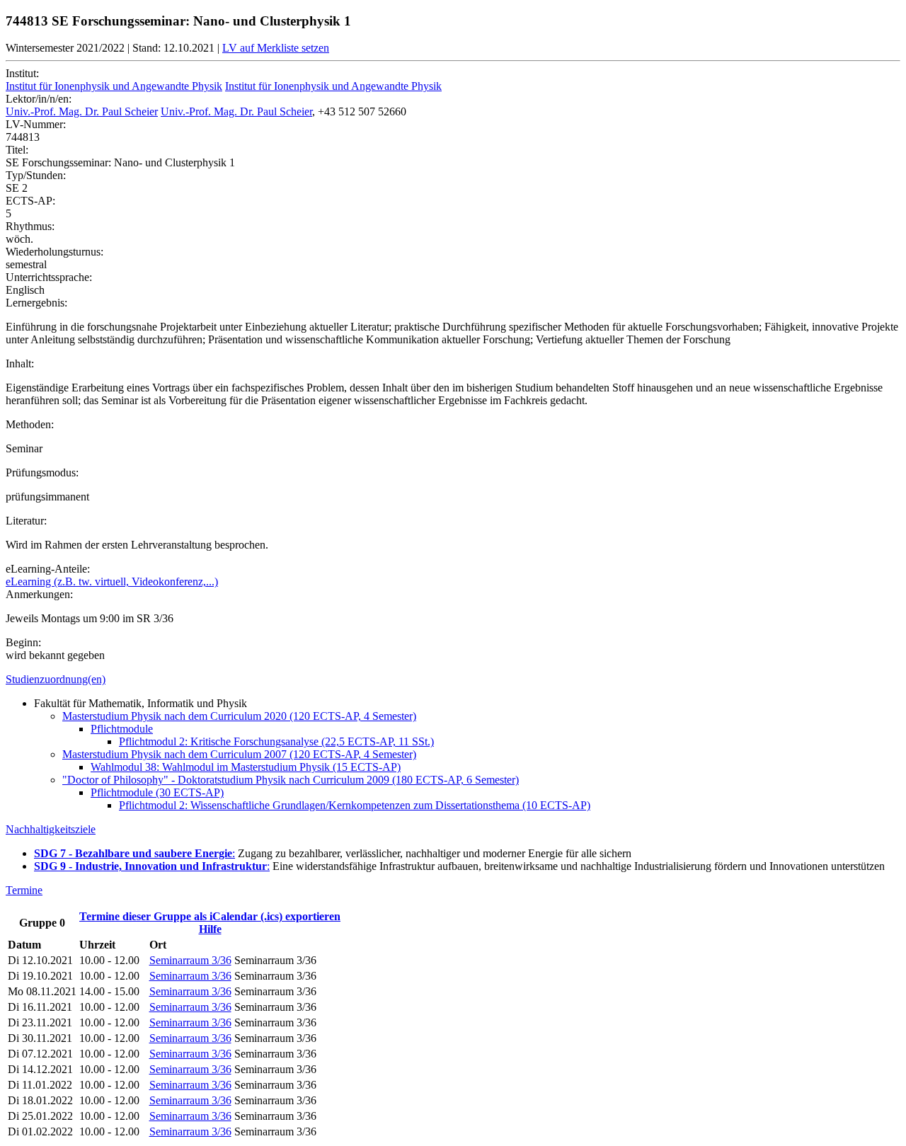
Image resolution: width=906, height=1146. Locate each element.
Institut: (22, 73)
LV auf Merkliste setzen (275, 48)
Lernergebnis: (36, 303)
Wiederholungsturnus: (54, 252)
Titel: (17, 150)
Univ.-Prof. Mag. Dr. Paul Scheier (82, 111)
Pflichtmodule (122, 729)
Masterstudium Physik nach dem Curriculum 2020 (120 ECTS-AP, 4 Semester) (239, 716)
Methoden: (30, 424)
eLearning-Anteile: (48, 569)
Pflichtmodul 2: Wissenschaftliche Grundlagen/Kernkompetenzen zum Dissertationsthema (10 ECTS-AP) (354, 805)
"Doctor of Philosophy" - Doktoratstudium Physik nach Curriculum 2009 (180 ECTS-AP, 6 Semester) (290, 780)
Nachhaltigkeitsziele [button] (51, 829)
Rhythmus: (30, 226)
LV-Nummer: (36, 124)
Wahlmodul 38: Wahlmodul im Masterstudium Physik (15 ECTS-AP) (246, 767)
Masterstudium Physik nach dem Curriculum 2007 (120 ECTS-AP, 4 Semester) (239, 754)
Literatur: (26, 521)
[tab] (453, 679)
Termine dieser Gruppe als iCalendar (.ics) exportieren (209, 916)
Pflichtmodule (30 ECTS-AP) (157, 792)
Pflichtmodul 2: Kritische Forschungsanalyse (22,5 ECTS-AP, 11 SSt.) (276, 741)
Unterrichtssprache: (49, 277)
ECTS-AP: (30, 201)
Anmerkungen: (39, 594)
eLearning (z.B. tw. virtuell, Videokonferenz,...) (112, 581)
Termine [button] (24, 890)
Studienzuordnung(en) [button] (55, 679)
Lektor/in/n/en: (38, 99)
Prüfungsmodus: (42, 472)
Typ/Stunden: (36, 175)
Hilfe (210, 929)
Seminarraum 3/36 (190, 960)
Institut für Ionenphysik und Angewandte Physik (114, 86)
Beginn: (23, 642)
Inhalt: (20, 363)
